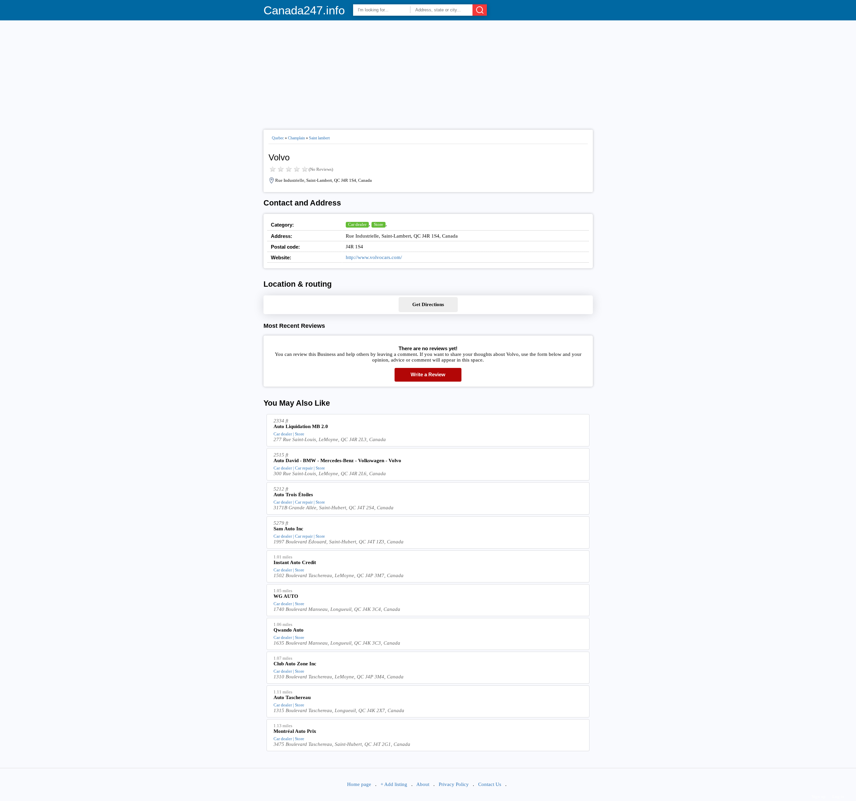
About (422, 784)
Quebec (278, 138)
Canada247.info (304, 10)
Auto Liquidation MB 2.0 (301, 426)
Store (378, 224)
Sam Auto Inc (288, 528)
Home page (359, 784)
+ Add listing (394, 784)
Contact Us (489, 784)
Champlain (296, 138)
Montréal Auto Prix (295, 731)
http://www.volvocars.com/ (374, 257)
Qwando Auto (289, 630)
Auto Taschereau (292, 697)
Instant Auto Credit (295, 562)
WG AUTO (286, 596)
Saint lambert (319, 138)
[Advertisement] (428, 72)
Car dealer (357, 224)
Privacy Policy (454, 784)
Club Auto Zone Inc (295, 663)
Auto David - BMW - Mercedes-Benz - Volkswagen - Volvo (337, 460)
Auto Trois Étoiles (293, 494)
